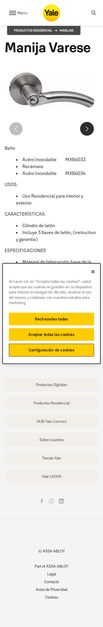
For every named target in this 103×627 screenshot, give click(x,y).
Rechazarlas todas (51, 319)
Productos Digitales (51, 384)
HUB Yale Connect (52, 421)
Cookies (51, 597)
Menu (22, 12)
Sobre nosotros (51, 439)
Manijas (67, 30)
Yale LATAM (51, 476)
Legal (51, 574)
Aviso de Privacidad (51, 589)
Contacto (51, 581)
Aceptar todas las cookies (51, 334)
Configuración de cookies (51, 350)
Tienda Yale (51, 458)
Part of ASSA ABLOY (51, 566)
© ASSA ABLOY (51, 551)
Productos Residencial (33, 30)
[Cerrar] (93, 271)
